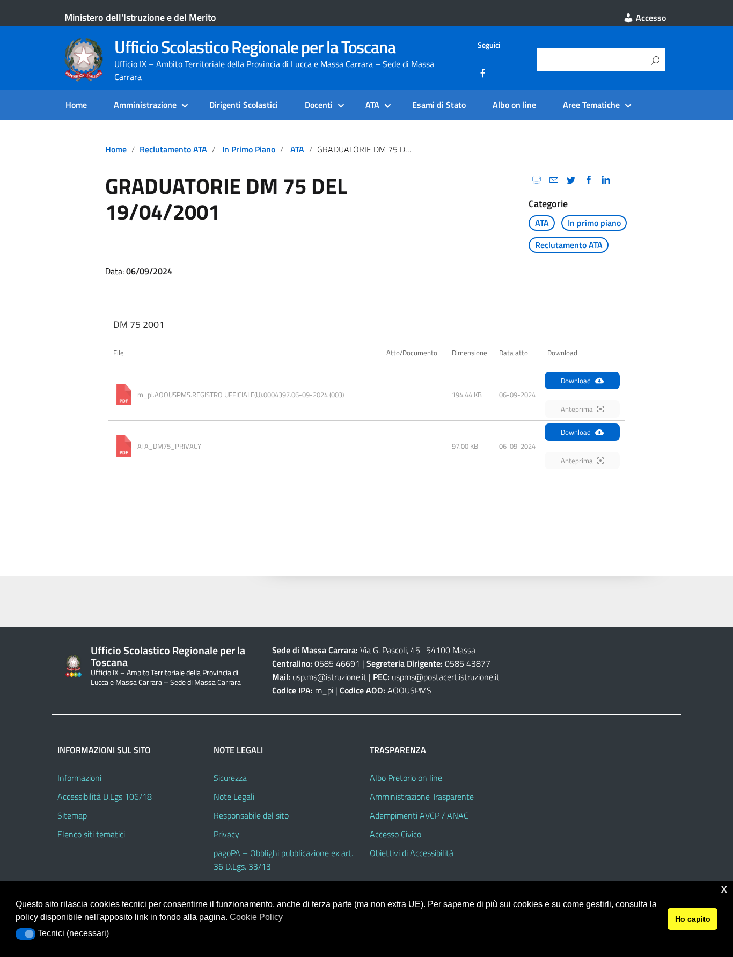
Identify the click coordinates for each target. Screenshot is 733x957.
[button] (25, 934)
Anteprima (577, 409)
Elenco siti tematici (91, 834)
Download (576, 380)
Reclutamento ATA (173, 149)
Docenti (319, 104)
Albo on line (514, 104)
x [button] (724, 888)
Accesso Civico (395, 834)
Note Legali (234, 796)
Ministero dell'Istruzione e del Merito (140, 17)
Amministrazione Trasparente (422, 796)
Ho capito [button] (692, 919)
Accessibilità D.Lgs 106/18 (104, 796)
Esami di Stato (439, 104)
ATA (372, 104)
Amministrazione (145, 104)
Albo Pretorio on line (406, 777)
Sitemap (72, 815)
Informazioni (79, 777)
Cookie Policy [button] (256, 917)
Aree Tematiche (591, 104)
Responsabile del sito (251, 815)
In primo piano (248, 149)
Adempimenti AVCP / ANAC (419, 815)
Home (76, 104)
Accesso (650, 17)
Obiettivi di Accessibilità (411, 852)
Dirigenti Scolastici (243, 104)
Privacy (226, 834)
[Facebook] (483, 75)
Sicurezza (230, 777)
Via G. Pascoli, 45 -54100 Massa (416, 650)
